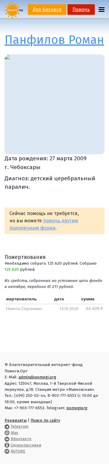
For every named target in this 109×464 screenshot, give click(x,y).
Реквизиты (16, 420)
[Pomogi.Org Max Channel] (7, 432)
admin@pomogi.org (37, 377)
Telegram (19, 426)
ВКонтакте (21, 438)
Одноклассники (26, 445)
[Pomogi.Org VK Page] (7, 438)
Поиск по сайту (45, 420)
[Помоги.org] (14, 10)
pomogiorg (77, 407)
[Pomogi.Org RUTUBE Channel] (7, 451)
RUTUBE (18, 451)
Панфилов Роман (54, 40)
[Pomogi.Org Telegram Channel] (7, 426)
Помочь (81, 9)
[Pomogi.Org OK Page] (7, 445)
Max (14, 432)
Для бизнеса (47, 9)
